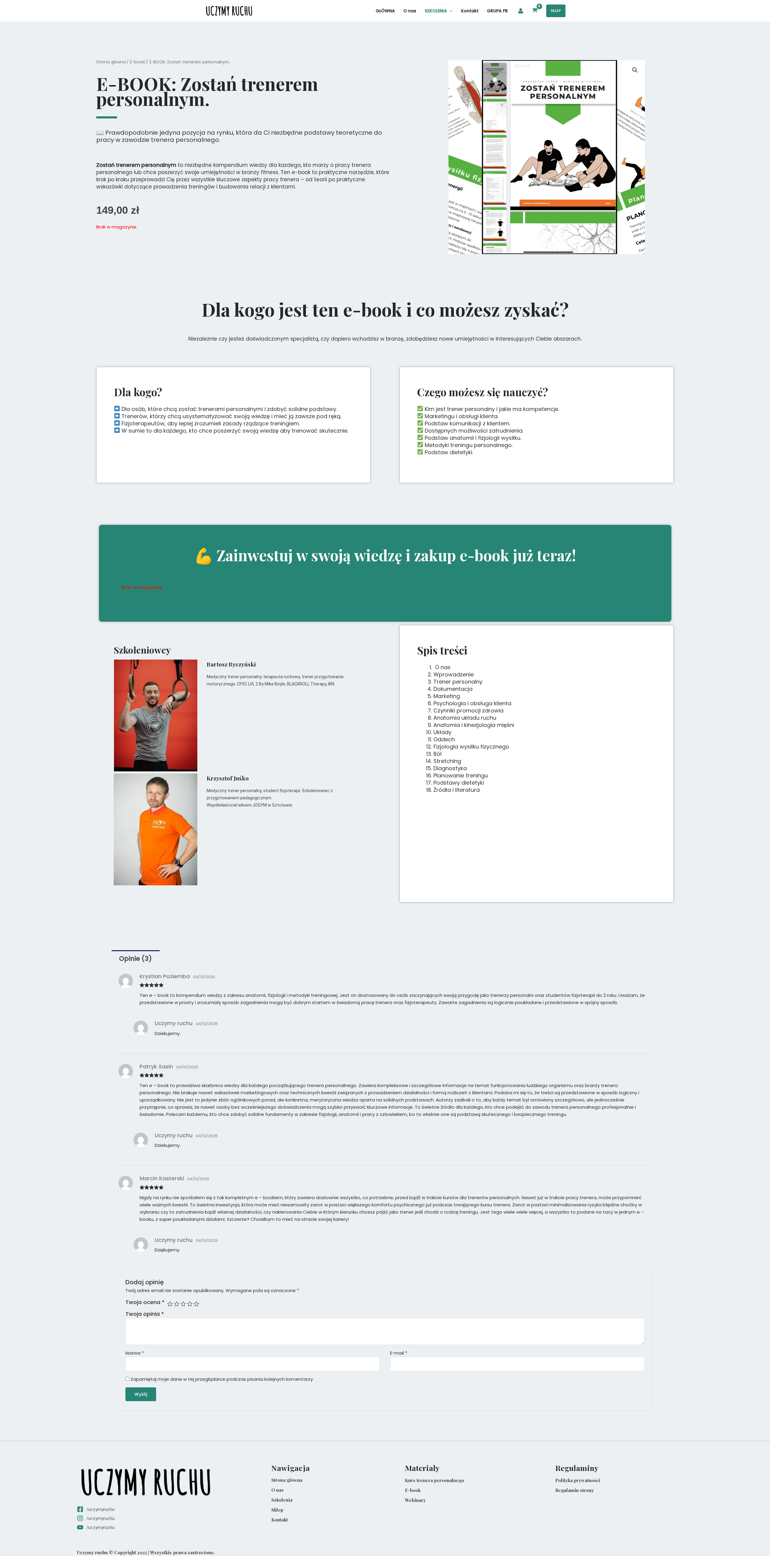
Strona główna (110, 62)
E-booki (137, 62)
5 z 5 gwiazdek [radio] (196, 1303)
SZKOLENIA (436, 11)
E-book (412, 1490)
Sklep (277, 1510)
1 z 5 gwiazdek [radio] (170, 1303)
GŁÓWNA (385, 11)
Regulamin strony (574, 1490)
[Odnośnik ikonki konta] (520, 11)
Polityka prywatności (577, 1480)
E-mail (398, 1353)
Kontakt (470, 11)
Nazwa (134, 1353)
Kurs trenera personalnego (434, 1480)
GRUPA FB (497, 11)
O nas (409, 11)
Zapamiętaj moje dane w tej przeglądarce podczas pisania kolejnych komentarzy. (222, 1379)
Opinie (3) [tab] (135, 958)
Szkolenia (281, 1500)
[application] (449, 10)
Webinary (415, 1500)
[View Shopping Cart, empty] (534, 11)
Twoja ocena (145, 1302)
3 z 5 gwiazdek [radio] (183, 1303)
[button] (556, 11)
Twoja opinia (144, 1314)
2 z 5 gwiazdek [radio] (176, 1303)
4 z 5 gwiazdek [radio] (189, 1303)
